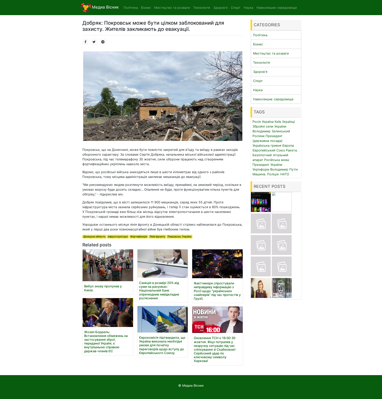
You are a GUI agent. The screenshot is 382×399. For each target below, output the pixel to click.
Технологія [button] (201, 8)
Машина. (259, 174)
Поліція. (273, 174)
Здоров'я (260, 72)
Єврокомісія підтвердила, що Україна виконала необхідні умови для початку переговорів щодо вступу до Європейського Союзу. (162, 345)
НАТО (284, 174)
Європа (288, 145)
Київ (278, 122)
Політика (260, 35)
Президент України (267, 165)
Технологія (261, 62)
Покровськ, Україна (179, 236)
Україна (268, 122)
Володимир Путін (284, 169)
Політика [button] (131, 8)
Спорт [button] (236, 8)
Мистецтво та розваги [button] (172, 8)
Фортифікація (138, 236)
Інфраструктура (118, 236)
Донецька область (94, 236)
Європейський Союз (268, 150)
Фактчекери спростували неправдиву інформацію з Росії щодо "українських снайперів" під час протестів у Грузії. (217, 290)
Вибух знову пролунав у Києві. (103, 288)
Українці (288, 122)
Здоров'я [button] (220, 8)
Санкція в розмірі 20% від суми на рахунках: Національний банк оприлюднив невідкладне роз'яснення (159, 290)
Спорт (258, 81)
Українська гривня (266, 145)
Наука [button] (248, 8)
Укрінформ (260, 169)
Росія (256, 122)
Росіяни (258, 136)
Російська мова (276, 160)
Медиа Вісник (105, 7)
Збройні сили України (269, 126)
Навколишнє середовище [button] (276, 8)
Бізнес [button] (146, 8)
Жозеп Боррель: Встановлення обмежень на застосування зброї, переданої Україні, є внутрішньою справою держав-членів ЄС (106, 341)
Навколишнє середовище (273, 99)
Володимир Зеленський (271, 131)
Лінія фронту (157, 236)
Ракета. (292, 150)
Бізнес (258, 44)
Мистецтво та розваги (271, 53)
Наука (258, 90)
